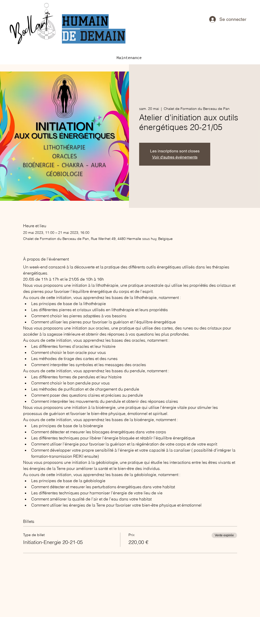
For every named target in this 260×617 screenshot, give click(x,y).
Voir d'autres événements (175, 157)
